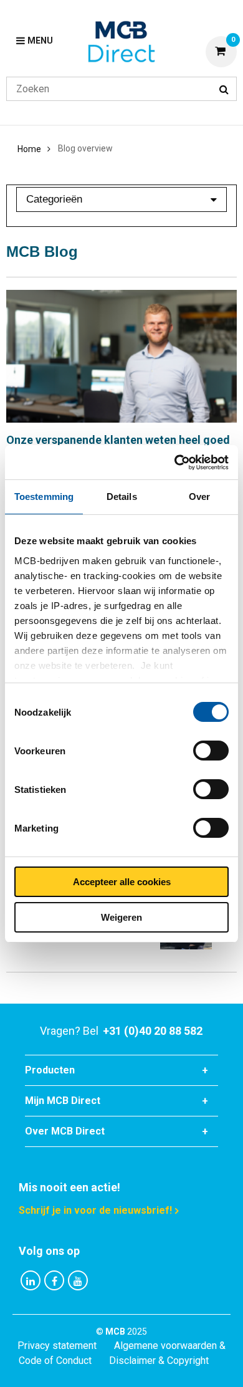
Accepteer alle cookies (122, 881)
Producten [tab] (50, 1070)
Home (29, 149)
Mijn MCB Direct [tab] (62, 1100)
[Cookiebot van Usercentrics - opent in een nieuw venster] (175, 462)
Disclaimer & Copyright (159, 1360)
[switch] (211, 751)
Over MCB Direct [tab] (65, 1131)
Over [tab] (199, 496)
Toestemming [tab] (44, 496)
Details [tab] (122, 496)
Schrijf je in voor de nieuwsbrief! (95, 1210)
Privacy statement (57, 1345)
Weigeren (121, 917)
